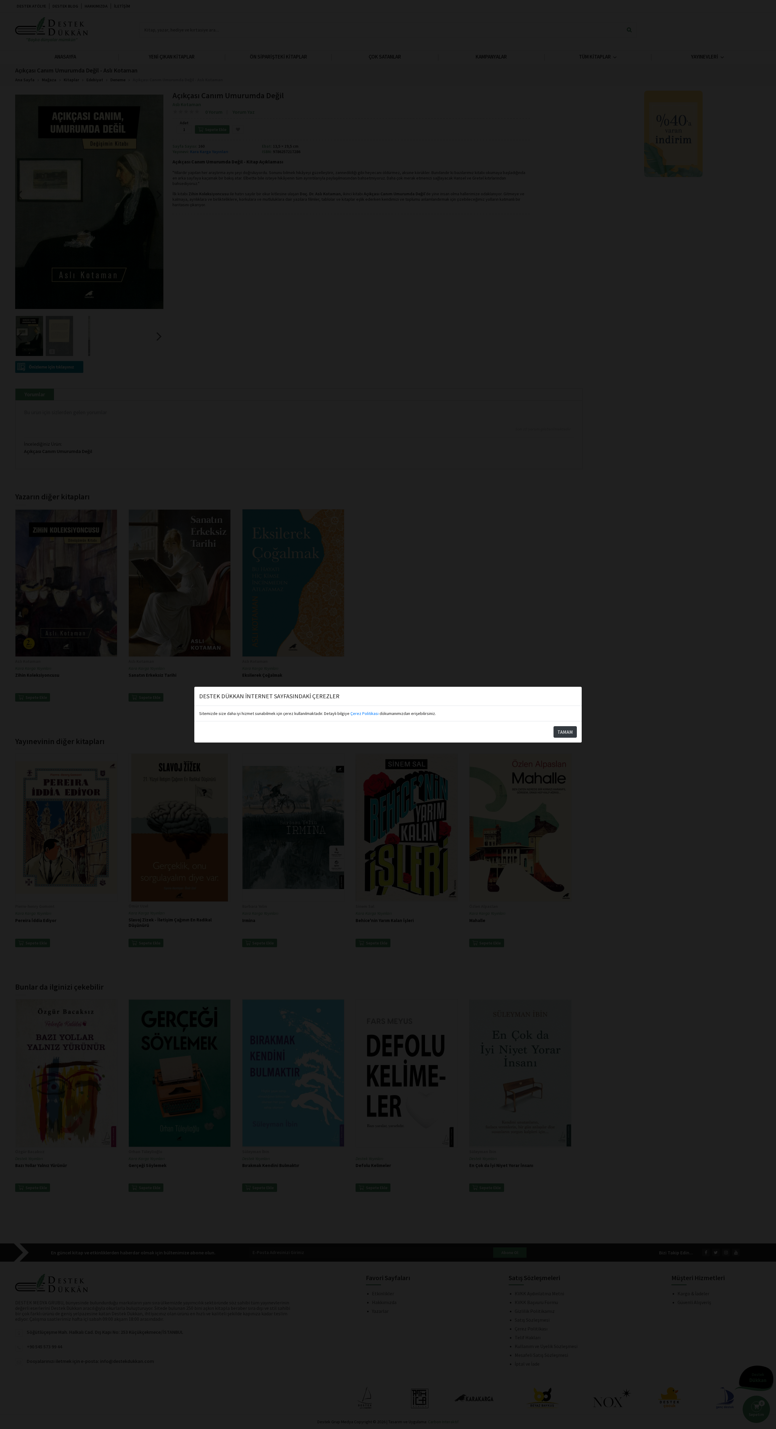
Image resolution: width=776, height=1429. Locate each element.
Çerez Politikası (364, 713)
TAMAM (565, 732)
